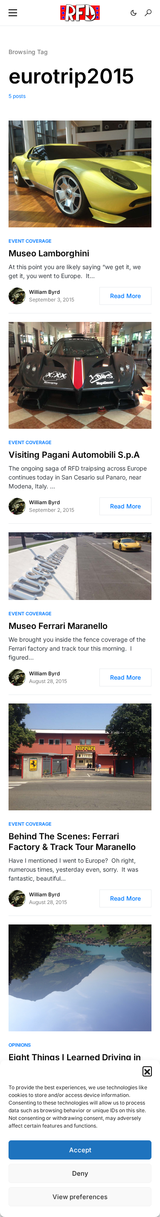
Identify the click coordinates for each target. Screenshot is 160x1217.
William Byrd (44, 292)
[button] (147, 1071)
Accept (80, 1150)
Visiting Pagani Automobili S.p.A (74, 455)
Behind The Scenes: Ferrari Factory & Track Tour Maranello (72, 841)
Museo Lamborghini (49, 253)
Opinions (20, 1045)
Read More (125, 295)
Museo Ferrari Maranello (58, 626)
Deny (80, 1173)
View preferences (80, 1197)
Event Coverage (30, 241)
